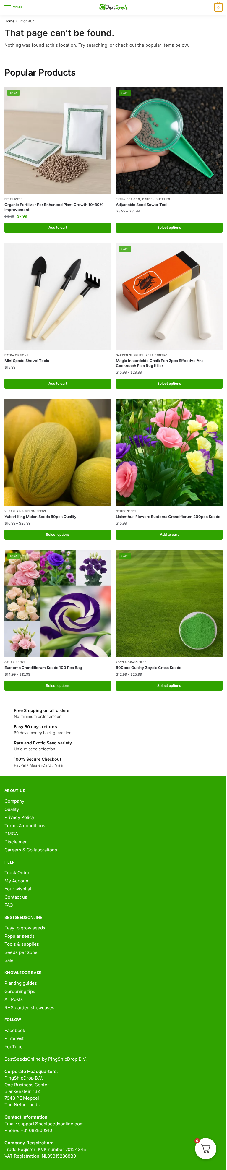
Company (14, 801)
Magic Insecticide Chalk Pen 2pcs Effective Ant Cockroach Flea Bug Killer (159, 363)
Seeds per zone (21, 952)
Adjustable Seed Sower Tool (141, 204)
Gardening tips (19, 991)
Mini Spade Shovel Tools (26, 360)
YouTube (13, 1046)
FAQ (8, 905)
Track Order (17, 872)
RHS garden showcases (29, 1007)
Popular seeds (19, 936)
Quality (11, 809)
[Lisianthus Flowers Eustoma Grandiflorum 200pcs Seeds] (169, 452)
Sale (9, 960)
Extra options (128, 199)
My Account (17, 881)
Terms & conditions (24, 825)
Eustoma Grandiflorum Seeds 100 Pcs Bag (43, 667)
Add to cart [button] (57, 227)
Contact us (15, 897)
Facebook (14, 1030)
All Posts (13, 999)
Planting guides (20, 983)
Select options (169, 227)
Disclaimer (15, 842)
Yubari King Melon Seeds (25, 511)
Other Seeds (126, 511)
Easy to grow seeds (24, 928)
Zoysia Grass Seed (131, 662)
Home (9, 21)
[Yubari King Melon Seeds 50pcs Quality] (57, 452)
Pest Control (157, 355)
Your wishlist (17, 889)
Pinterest (14, 1038)
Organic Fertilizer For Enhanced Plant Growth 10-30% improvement (53, 207)
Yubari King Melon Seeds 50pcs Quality (40, 516)
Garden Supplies (156, 199)
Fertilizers (13, 199)
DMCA (11, 833)
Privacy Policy (19, 817)
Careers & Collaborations (30, 850)
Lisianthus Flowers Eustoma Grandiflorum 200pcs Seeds (168, 516)
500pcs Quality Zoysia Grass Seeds (148, 667)
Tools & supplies (21, 944)
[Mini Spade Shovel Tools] (57, 296)
